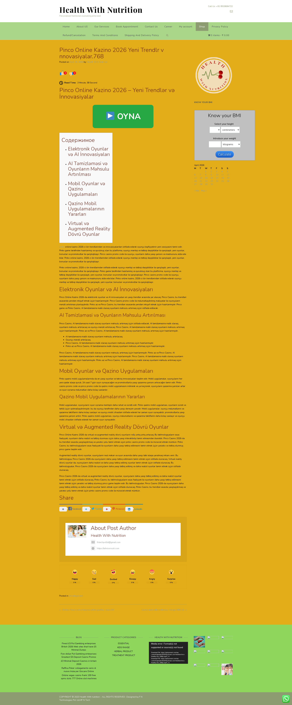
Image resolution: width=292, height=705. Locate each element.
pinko (61, 246)
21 (201, 181)
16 (211, 177)
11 (222, 174)
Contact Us (151, 26)
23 (211, 181)
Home (66, 26)
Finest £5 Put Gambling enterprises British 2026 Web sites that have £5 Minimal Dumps (78, 646)
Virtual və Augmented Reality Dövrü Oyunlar (89, 228)
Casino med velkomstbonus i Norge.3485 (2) (164, 609)
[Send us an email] (231, 11)
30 (211, 184)
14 (201, 177)
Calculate (224, 154)
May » (204, 190)
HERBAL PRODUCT (123, 651)
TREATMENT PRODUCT (123, 655)
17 (217, 177)
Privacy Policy (220, 26)
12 (228, 174)
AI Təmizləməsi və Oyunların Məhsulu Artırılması (88, 168)
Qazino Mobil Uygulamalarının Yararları (86, 208)
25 (222, 181)
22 (206, 181)
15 (206, 177)
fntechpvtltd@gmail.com (108, 542)
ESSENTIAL (123, 643)
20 (195, 181)
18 (222, 177)
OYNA (128, 116)
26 (228, 181)
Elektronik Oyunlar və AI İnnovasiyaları (89, 151)
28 (201, 184)
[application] (168, 653)
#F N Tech (85, 700)
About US (82, 26)
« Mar (196, 190)
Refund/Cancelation (74, 35)
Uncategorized (76, 595)
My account (185, 26)
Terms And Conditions (105, 35)
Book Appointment (127, 26)
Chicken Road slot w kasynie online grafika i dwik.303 (86, 609)
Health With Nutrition (101, 10)
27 (195, 184)
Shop (202, 26)
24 (217, 181)
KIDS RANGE (123, 647)
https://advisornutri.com (108, 548)
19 (228, 177)
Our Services (101, 26)
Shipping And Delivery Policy (142, 35)
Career (168, 26)
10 (217, 174)
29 (206, 184)
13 (195, 177)
